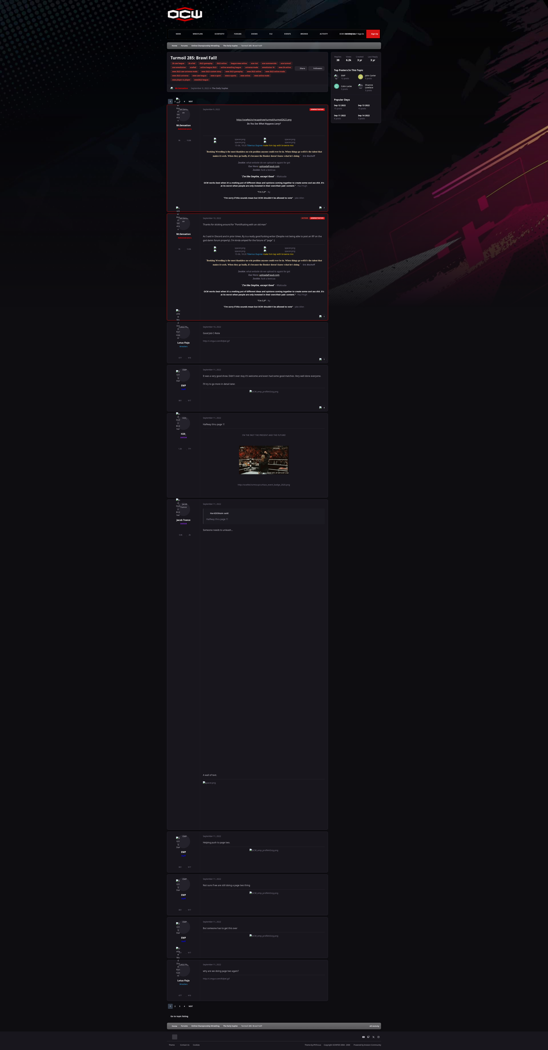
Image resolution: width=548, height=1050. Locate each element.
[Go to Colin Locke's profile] (336, 86)
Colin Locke (346, 86)
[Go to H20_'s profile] (183, 423)
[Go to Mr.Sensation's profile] (172, 88)
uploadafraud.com (269, 166)
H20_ (183, 433)
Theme (172, 1045)
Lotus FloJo (183, 342)
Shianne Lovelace (369, 86)
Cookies (196, 1045)
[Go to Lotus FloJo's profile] (183, 332)
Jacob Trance (183, 520)
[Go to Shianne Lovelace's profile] (360, 86)
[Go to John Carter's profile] (360, 76)
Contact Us (184, 1045)
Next (191, 101)
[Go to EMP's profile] (183, 375)
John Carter (370, 75)
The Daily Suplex (220, 88)
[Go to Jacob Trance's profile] (183, 509)
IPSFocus (317, 1045)
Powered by (367, 1045)
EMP (183, 385)
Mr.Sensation (183, 125)
